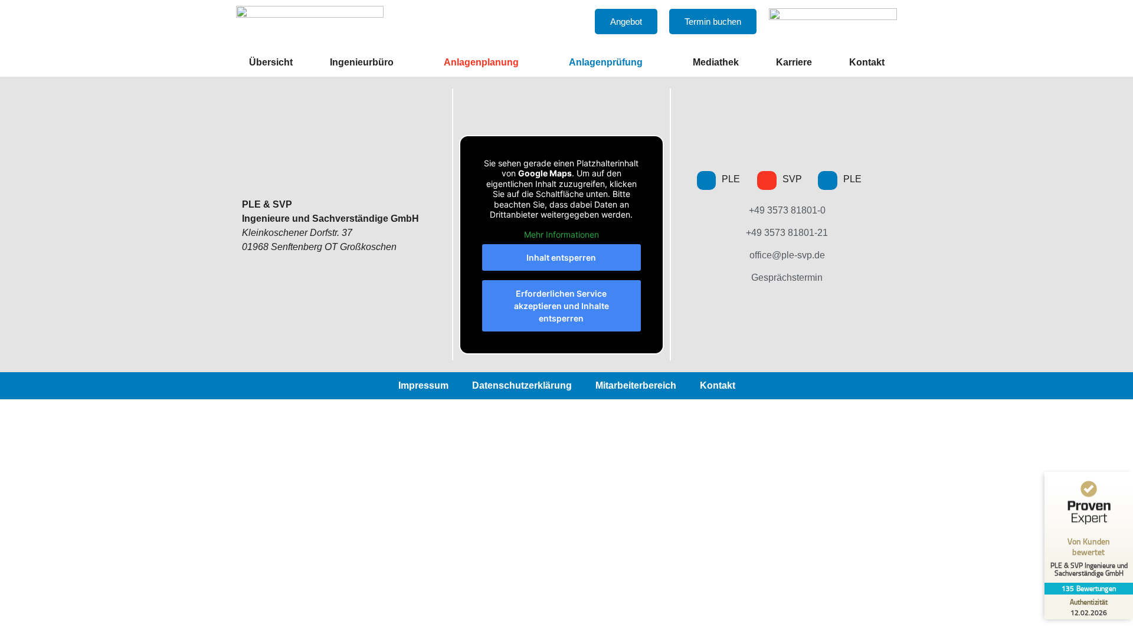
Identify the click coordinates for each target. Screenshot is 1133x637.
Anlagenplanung (481, 62)
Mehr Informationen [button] (561, 234)
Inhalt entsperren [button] (561, 257)
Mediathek (716, 62)
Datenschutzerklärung (522, 385)
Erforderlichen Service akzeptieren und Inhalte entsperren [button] (561, 305)
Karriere (794, 62)
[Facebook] (706, 181)
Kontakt (867, 62)
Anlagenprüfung (606, 62)
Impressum (423, 385)
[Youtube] (767, 181)
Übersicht (271, 62)
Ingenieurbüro (362, 62)
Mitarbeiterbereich (635, 385)
